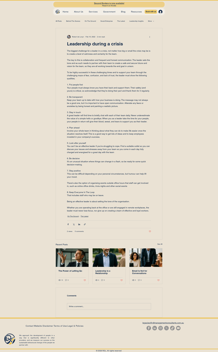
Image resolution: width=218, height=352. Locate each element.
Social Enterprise (106, 21)
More (150, 21)
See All (159, 244)
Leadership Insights (136, 21)
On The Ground (90, 21)
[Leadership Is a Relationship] (109, 257)
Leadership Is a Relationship (102, 272)
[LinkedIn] (154, 328)
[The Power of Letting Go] (72, 257)
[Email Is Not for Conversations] (145, 257)
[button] (75, 326)
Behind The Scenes (73, 21)
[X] (166, 328)
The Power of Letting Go (70, 271)
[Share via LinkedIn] (79, 224)
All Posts (59, 21)
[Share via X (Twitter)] (74, 224)
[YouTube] (178, 328)
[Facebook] (148, 328)
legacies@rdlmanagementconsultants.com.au (163, 323)
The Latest (121, 21)
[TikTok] (172, 328)
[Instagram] (160, 328)
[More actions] (149, 36)
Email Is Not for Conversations (139, 272)
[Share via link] (85, 224)
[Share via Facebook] (68, 224)
